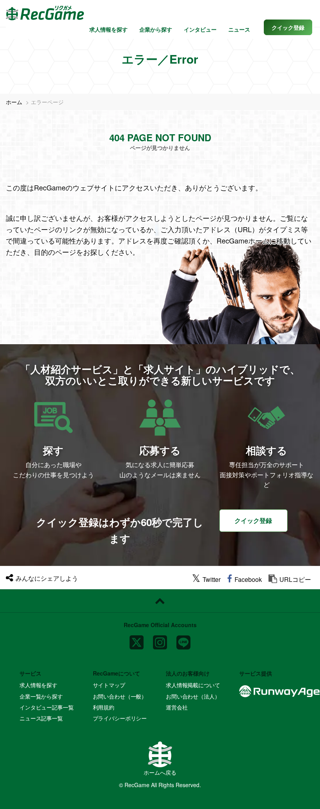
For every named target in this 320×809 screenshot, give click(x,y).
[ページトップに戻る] (160, 601)
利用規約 (103, 707)
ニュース (239, 29)
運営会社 (176, 707)
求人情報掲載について (193, 685)
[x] (137, 639)
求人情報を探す (108, 29)
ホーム (14, 102)
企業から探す (155, 29)
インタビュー (200, 29)
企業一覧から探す (41, 696)
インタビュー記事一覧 (47, 707)
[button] (288, 27)
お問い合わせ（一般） (120, 696)
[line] (183, 639)
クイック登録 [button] (253, 520)
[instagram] (160, 639)
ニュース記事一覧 (41, 718)
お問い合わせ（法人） (193, 696)
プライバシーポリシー (120, 718)
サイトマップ (109, 685)
